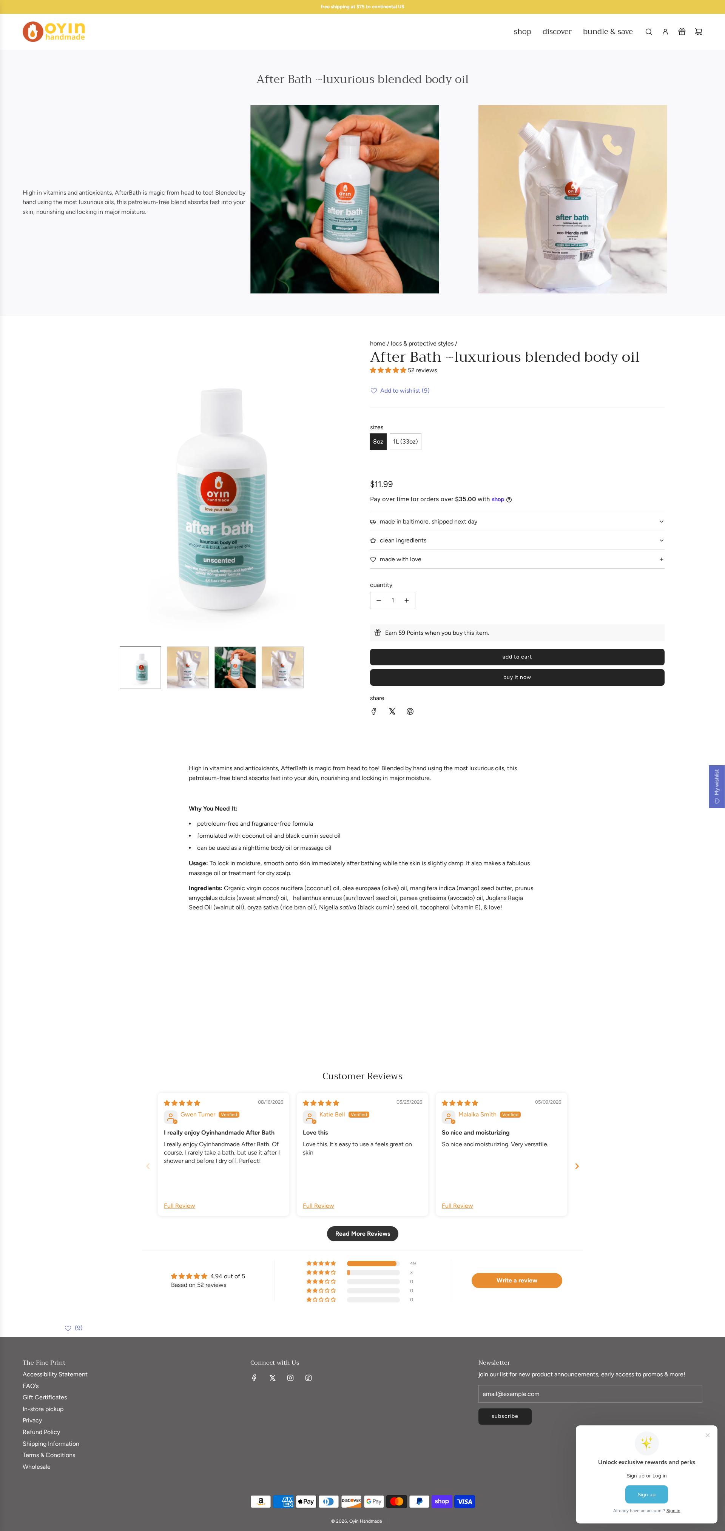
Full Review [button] (179, 1205)
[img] (182, 1103)
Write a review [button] (517, 1280)
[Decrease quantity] (378, 600)
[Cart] (698, 31)
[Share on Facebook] (374, 713)
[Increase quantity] (406, 600)
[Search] (648, 31)
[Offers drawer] (682, 31)
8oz (378, 441)
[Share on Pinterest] (410, 713)
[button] (66, 490)
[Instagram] (290, 1378)
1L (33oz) (405, 441)
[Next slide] (577, 1166)
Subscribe (505, 1416)
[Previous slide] (148, 1166)
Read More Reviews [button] (362, 1233)
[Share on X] (392, 713)
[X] (272, 1378)
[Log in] (665, 31)
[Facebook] (254, 1378)
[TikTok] (308, 1378)
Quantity (381, 584)
